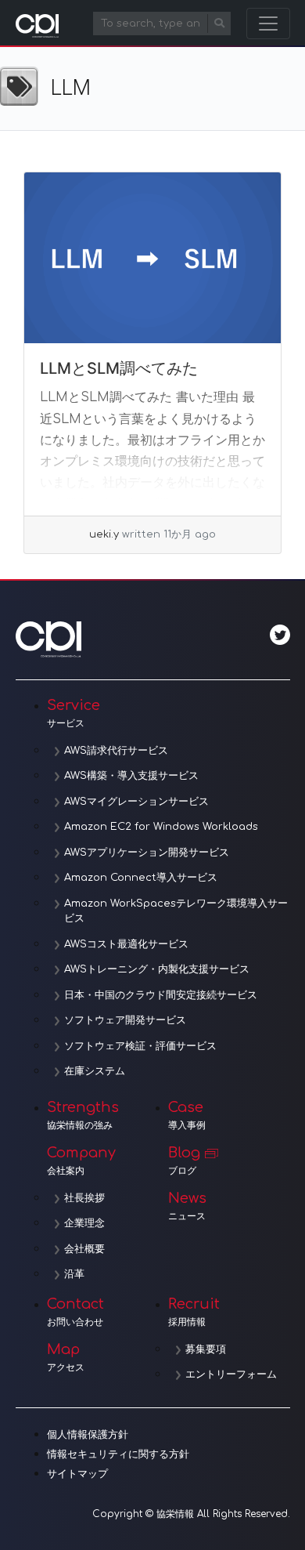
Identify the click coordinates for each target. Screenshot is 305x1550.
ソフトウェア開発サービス (125, 1020)
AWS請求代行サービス (116, 750)
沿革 (74, 1274)
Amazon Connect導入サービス (140, 877)
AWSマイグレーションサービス (136, 801)
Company (81, 1160)
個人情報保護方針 (87, 1434)
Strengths (83, 1115)
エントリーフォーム (231, 1374)
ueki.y (104, 534)
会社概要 (84, 1249)
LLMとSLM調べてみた (119, 368)
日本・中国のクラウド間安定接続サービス (160, 995)
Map (65, 1357)
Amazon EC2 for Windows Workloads (161, 826)
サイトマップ (77, 1474)
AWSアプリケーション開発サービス (146, 852)
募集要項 (205, 1349)
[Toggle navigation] (268, 23)
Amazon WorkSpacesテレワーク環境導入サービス (176, 911)
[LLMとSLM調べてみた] (152, 258)
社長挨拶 (84, 1198)
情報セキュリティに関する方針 (118, 1454)
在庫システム (94, 1071)
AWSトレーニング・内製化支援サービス (156, 969)
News (187, 1206)
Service (73, 713)
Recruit (194, 1312)
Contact (75, 1312)
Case (187, 1115)
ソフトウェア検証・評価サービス (140, 1046)
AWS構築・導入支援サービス (131, 775)
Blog (184, 1160)
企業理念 (84, 1223)
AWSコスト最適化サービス (126, 944)
